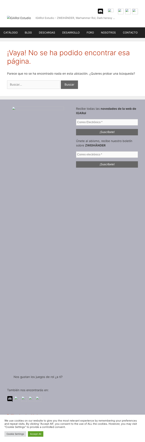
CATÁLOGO (11, 32)
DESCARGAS (47, 32)
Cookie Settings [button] (15, 433)
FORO (90, 32)
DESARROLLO (71, 32)
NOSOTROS (108, 32)
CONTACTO (130, 32)
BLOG (28, 32)
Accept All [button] (35, 433)
